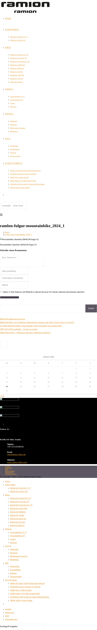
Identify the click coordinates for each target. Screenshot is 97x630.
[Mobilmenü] (1, 215)
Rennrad (13, 543)
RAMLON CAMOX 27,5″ (20, 488)
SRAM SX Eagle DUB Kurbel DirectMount (27, 584)
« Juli (2, 396)
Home (7, 481)
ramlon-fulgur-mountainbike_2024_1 (18, 235)
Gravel (13, 539)
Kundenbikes (15, 570)
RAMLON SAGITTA (18, 519)
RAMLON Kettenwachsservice (12, 319)
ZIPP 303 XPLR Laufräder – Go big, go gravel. (19, 329)
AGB (6, 469)
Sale (6, 563)
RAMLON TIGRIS (17, 515)
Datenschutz (9, 472)
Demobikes (15, 566)
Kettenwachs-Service (19, 556)
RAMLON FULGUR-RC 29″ (21, 505)
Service (8, 546)
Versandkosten (10, 471)
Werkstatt (14, 549)
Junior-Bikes (10, 485)
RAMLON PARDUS (18, 512)
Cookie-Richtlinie (11, 474)
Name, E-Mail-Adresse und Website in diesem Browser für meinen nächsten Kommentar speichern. (44, 292)
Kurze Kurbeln (11, 580)
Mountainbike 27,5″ (18, 532)
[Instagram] (4, 344)
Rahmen (13, 573)
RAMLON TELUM (17, 522)
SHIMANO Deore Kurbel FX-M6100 (25, 587)
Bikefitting (14, 560)
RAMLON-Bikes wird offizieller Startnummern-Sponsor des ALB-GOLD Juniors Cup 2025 (37, 323)
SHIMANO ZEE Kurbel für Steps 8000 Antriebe (29, 597)
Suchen (3, 303)
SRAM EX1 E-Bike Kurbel (20, 590)
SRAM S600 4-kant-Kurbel (21, 601)
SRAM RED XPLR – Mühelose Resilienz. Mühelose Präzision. (25, 333)
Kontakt (7, 466)
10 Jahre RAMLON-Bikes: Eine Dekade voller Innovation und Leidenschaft (31, 326)
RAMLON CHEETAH (18, 509)
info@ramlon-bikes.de (16, 455)
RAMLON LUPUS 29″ (19, 492)
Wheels (8, 529)
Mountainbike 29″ (17, 536)
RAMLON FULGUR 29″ (20, 502)
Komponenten (16, 577)
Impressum (8, 468)
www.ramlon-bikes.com (17, 462)
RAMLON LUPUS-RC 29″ (20, 498)
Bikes (7, 495)
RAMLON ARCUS (17, 526)
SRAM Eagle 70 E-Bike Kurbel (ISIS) (25, 594)
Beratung (14, 553)
